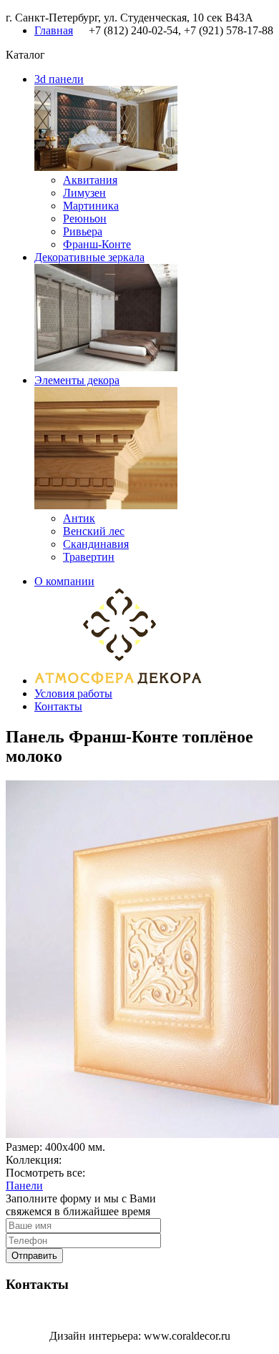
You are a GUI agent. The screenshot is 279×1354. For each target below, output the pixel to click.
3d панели (59, 79)
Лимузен (84, 193)
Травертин (88, 557)
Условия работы (73, 693)
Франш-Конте (97, 244)
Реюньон (85, 218)
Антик (79, 518)
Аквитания (90, 180)
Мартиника (91, 206)
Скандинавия (96, 544)
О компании (64, 581)
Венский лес (93, 531)
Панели (24, 1185)
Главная (53, 30)
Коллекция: (34, 1160)
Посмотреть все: (45, 1173)
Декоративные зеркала (89, 257)
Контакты (58, 706)
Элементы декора (76, 380)
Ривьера (82, 231)
